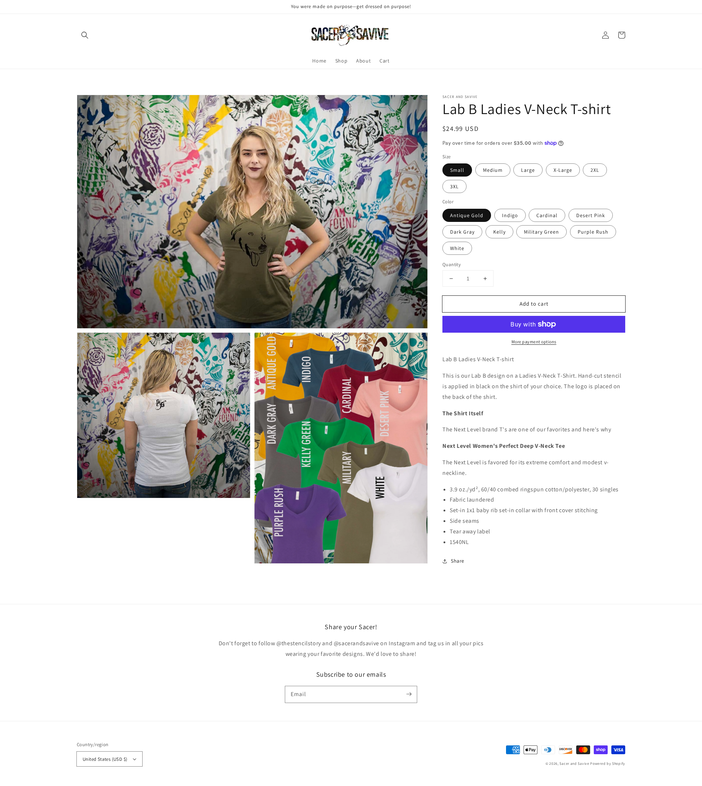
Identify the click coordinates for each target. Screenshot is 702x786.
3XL (454, 186)
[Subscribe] (409, 694)
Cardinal (547, 215)
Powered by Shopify (607, 763)
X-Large (563, 170)
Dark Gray (462, 231)
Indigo (510, 215)
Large (528, 170)
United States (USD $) (105, 759)
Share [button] (457, 561)
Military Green (541, 231)
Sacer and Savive (574, 763)
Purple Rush (593, 231)
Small (457, 170)
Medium (493, 170)
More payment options (534, 341)
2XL (594, 170)
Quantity (451, 264)
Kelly (499, 231)
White (457, 248)
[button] (85, 35)
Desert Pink (590, 215)
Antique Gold (466, 215)
